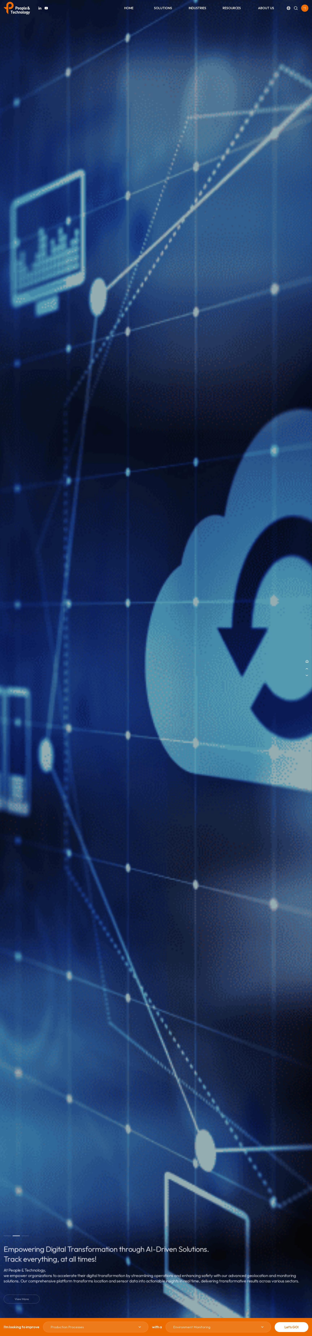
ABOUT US (266, 8)
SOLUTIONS (163, 8)
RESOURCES (232, 8)
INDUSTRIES (197, 8)
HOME (128, 8)
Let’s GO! (292, 1327)
